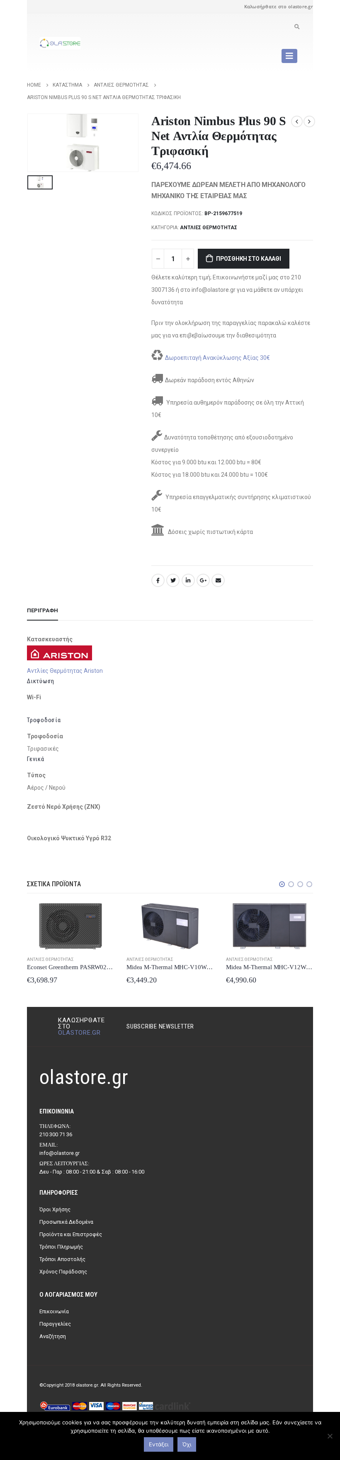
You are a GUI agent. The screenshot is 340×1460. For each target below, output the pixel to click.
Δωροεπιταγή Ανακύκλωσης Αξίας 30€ (217, 357)
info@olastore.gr (59, 1153)
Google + (203, 580)
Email (218, 580)
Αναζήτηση (52, 1336)
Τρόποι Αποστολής (62, 1259)
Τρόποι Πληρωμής (61, 1247)
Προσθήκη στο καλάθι (248, 258)
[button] (282, 884)
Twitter (173, 580)
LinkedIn (188, 580)
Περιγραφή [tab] (42, 610)
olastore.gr (79, 1032)
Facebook (158, 580)
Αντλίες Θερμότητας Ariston (65, 670)
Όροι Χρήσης (54, 1209)
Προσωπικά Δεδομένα (66, 1222)
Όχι (186, 1444)
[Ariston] (59, 652)
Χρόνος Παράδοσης (63, 1271)
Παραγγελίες (55, 1324)
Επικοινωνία (54, 1311)
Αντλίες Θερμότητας (208, 227)
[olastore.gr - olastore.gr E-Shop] (60, 43)
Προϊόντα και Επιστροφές (70, 1234)
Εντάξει (158, 1444)
